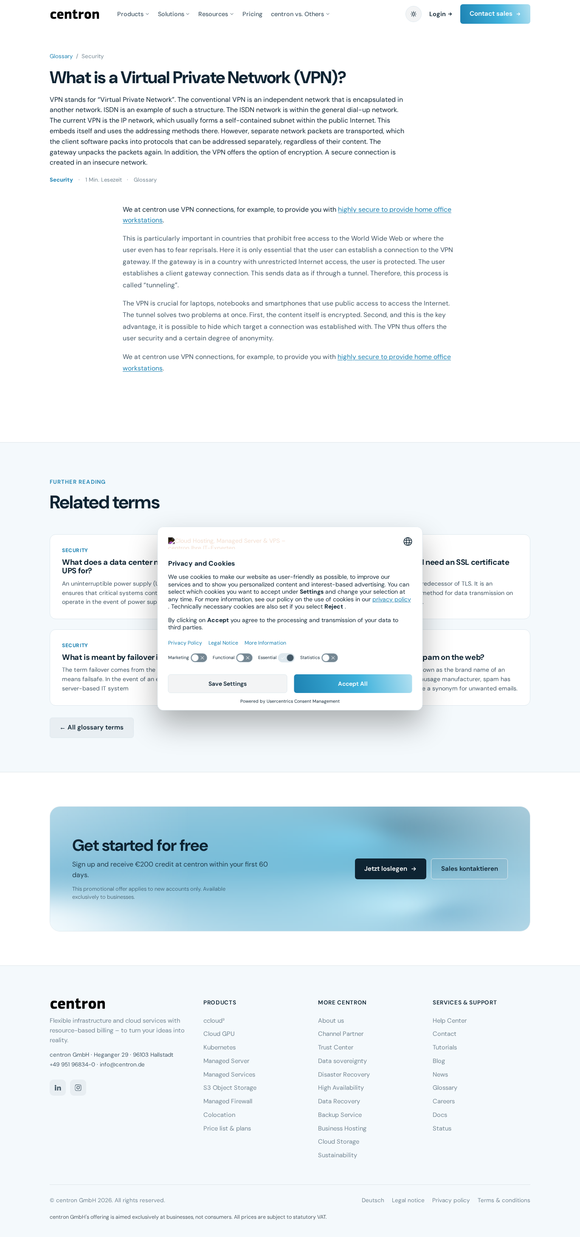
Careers (444, 1101)
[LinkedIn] (58, 1088)
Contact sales (491, 13)
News (440, 1074)
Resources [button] (213, 14)
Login (437, 14)
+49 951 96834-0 (72, 1064)
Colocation (219, 1115)
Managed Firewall (227, 1101)
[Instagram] (78, 1088)
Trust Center (335, 1047)
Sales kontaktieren (469, 868)
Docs (440, 1115)
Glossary (61, 56)
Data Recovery (339, 1101)
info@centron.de (122, 1064)
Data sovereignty (342, 1061)
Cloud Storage (338, 1141)
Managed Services (229, 1074)
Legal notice (408, 1200)
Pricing (252, 14)
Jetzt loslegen (385, 868)
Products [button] (130, 14)
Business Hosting (342, 1128)
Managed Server (226, 1061)
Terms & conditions (504, 1200)
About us (331, 1020)
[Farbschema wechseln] (413, 14)
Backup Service (340, 1115)
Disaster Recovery (344, 1074)
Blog (439, 1061)
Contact (444, 1033)
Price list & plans (227, 1128)
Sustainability (337, 1155)
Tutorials (445, 1047)
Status (442, 1128)
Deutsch (373, 1200)
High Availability (341, 1087)
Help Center (450, 1020)
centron (75, 14)
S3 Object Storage (229, 1087)
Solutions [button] (171, 14)
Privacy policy (451, 1200)
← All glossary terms (91, 727)
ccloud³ (214, 1020)
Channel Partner (340, 1033)
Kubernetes (219, 1047)
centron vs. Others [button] (297, 14)
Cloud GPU (219, 1033)
